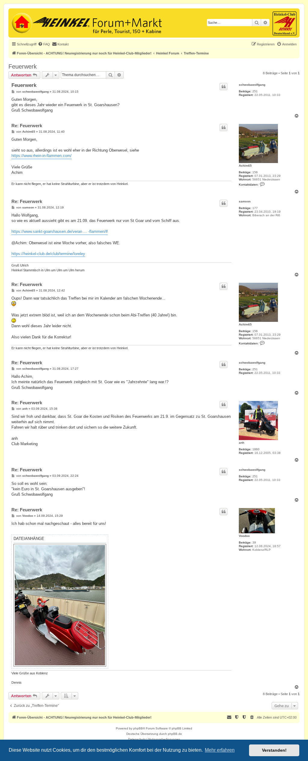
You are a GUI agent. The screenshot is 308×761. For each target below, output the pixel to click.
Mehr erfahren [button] (220, 750)
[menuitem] (44, 44)
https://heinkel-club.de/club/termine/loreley (48, 253)
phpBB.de (175, 733)
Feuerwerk (22, 66)
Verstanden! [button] (274, 750)
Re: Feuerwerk (26, 125)
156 (255, 172)
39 (254, 542)
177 (255, 208)
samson (245, 201)
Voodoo (244, 536)
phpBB (138, 728)
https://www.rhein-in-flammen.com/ (41, 155)
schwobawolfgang (252, 84)
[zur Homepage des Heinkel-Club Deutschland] (21, 22)
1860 (256, 449)
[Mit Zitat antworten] (223, 86)
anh (241, 442)
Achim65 (245, 165)
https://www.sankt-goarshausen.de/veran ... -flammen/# (59, 231)
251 (255, 91)
